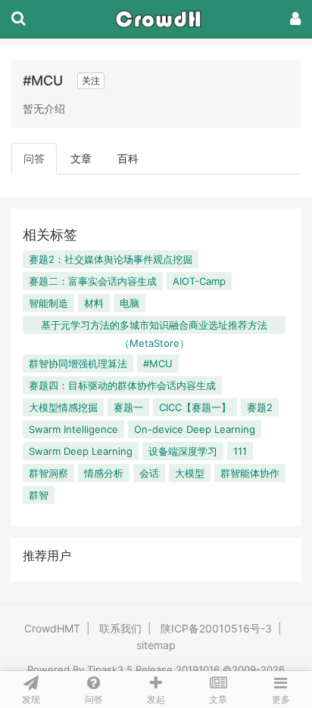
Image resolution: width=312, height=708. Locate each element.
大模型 (189, 473)
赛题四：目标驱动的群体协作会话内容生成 (122, 385)
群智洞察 (48, 473)
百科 (128, 158)
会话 (149, 473)
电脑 (129, 303)
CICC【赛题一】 (195, 407)
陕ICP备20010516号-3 (216, 628)
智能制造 (48, 303)
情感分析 (103, 473)
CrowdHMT (52, 628)
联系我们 (120, 628)
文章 (81, 158)
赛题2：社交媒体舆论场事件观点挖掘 (110, 259)
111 (240, 451)
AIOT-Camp (199, 281)
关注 (91, 80)
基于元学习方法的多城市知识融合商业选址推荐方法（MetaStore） (154, 326)
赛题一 (128, 407)
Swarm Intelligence (73, 429)
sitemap (156, 644)
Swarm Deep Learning (81, 451)
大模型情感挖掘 (63, 407)
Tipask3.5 (110, 669)
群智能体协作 (249, 473)
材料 (94, 303)
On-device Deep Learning (194, 429)
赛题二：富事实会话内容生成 (93, 281)
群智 (38, 495)
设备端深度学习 (182, 451)
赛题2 (260, 407)
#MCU (158, 363)
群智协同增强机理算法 (78, 363)
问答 (34, 158)
